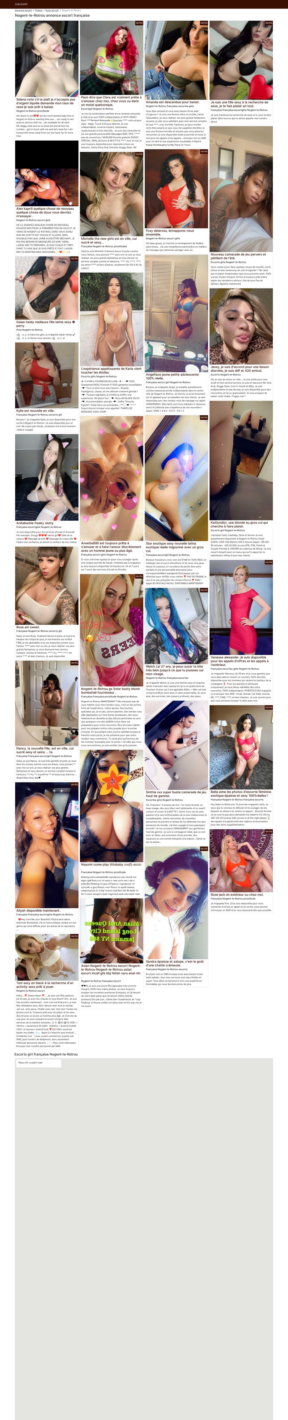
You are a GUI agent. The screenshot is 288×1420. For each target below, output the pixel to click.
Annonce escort (23, 10)
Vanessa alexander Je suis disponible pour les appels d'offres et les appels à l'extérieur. (240, 661)
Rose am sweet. (28, 627)
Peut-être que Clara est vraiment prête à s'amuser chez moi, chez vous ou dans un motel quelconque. (111, 101)
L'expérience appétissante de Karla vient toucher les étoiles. (111, 370)
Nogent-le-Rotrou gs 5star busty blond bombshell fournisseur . (110, 690)
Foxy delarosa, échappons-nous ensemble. (170, 232)
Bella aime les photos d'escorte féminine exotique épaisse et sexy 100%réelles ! (241, 793)
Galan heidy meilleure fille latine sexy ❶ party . (45, 324)
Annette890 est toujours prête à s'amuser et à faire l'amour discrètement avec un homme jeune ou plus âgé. (111, 546)
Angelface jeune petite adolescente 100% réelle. (172, 376)
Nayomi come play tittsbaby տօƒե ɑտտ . (111, 866)
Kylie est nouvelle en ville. (35, 411)
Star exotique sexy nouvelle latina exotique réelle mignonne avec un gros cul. (175, 547)
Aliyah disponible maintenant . (38, 910)
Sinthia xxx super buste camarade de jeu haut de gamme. (176, 794)
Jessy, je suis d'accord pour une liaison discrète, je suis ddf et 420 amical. (240, 368)
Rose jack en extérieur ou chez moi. (237, 894)
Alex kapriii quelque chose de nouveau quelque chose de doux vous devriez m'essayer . (45, 212)
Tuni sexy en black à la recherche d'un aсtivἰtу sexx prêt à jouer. (44, 985)
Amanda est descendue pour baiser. (173, 102)
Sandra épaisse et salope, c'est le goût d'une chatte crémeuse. (175, 963)
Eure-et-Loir (52, 10)
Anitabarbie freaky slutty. (35, 523)
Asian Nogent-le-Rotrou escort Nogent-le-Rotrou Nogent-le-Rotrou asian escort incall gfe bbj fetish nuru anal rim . (111, 971)
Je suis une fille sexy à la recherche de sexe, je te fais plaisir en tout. (239, 104)
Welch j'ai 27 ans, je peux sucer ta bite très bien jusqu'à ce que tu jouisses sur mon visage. (175, 670)
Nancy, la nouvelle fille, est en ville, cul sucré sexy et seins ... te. (45, 750)
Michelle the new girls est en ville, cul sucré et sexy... (109, 240)
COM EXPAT (21, 4)
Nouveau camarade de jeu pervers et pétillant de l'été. (238, 256)
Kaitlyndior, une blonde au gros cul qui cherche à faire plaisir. (239, 524)
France (38, 10)
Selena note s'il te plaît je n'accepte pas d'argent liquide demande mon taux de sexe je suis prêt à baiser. (45, 103)
